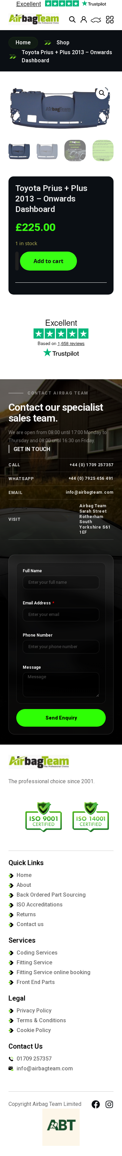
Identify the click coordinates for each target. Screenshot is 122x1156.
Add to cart (48, 261)
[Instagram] (109, 1104)
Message (32, 667)
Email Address (37, 603)
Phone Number (38, 635)
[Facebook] (96, 1104)
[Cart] (96, 20)
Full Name (32, 571)
